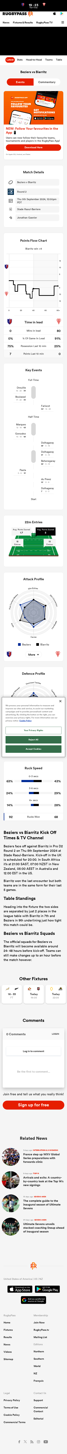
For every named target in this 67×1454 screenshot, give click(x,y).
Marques (21, 424)
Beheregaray (48, 461)
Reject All (33, 739)
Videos (8, 1352)
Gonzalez (20, 433)
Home (7, 1322)
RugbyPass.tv (41, 1330)
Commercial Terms (14, 1422)
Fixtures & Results (23, 22)
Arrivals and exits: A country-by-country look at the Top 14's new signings (43, 1179)
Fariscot (45, 405)
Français (38, 1381)
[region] (33, 727)
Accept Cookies (33, 748)
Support (38, 1400)
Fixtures (8, 1330)
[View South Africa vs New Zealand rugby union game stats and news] (12, 994)
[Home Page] (18, 14)
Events (20, 82)
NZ (35, 1373)
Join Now (39, 1322)
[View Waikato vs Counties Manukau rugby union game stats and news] (34, 994)
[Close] (60, 701)
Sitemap (8, 1359)
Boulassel (20, 396)
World (37, 1366)
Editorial (38, 1418)
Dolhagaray (47, 442)
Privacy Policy (12, 1400)
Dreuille (21, 387)
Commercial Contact (41, 1409)
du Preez (46, 479)
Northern (39, 1351)
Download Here (33, 147)
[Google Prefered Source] (33, 1300)
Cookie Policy (12, 1415)
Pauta (23, 470)
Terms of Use (11, 1407)
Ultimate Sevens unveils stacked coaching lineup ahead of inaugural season (43, 1226)
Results (8, 1337)
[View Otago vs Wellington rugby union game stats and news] (56, 994)
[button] (63, 22)
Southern (39, 1359)
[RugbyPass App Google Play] (47, 1290)
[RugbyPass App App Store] (20, 1290)
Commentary (47, 82)
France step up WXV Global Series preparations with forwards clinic (41, 1156)
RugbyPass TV (44, 22)
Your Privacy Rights (33, 730)
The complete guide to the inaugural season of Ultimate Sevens (42, 1202)
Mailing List (40, 1337)
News (6, 22)
